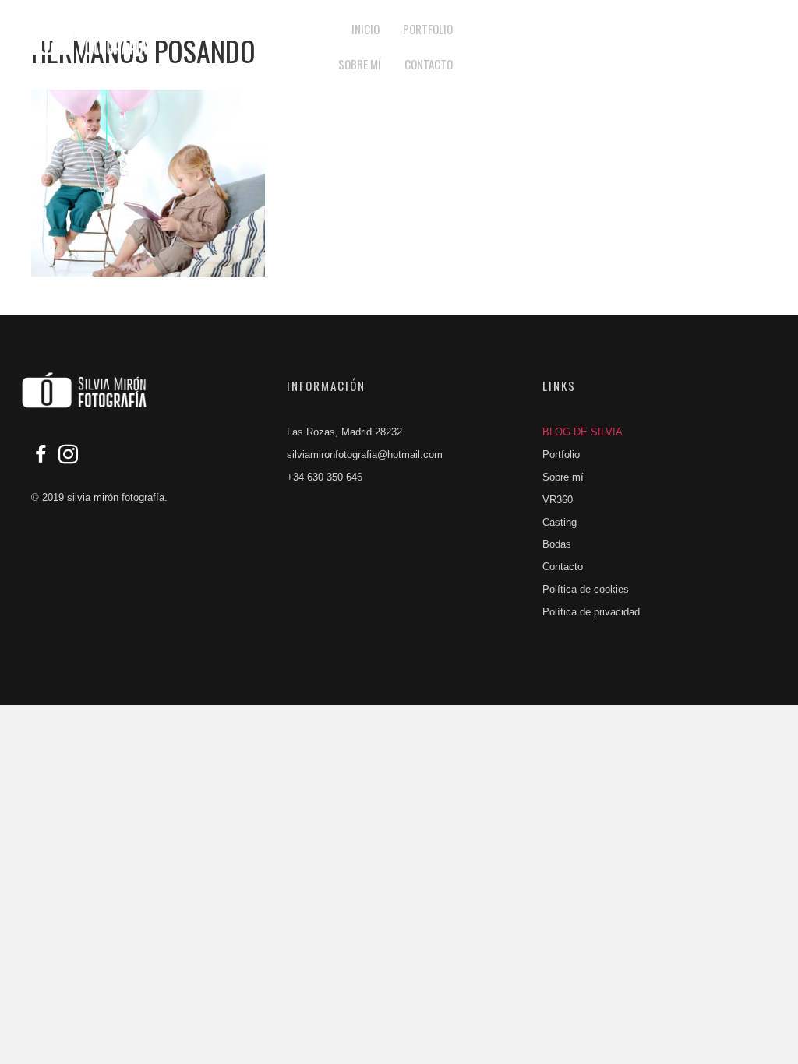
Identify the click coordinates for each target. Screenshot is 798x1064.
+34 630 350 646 (324, 477)
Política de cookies (585, 589)
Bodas (556, 544)
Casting (559, 522)
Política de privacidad (591, 612)
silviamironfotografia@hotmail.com (365, 454)
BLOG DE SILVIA (582, 432)
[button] (640, 47)
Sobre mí (563, 477)
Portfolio (561, 454)
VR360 (557, 500)
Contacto (562, 567)
